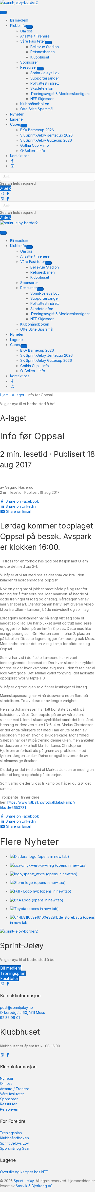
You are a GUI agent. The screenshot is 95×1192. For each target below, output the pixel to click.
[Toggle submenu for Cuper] (24, 125)
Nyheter (6, 1078)
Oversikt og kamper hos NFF (24, 1172)
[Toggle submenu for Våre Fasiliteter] (48, 42)
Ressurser (8, 1104)
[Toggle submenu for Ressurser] (40, 68)
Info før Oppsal (32, 436)
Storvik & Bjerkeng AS (34, 1186)
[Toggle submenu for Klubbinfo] (29, 27)
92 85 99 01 (10, 1017)
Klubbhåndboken (14, 1138)
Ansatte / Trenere (14, 1089)
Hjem (4, 395)
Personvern (10, 1109)
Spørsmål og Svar (15, 1148)
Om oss (6, 1083)
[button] (5, 188)
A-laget (18, 395)
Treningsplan (11, 1133)
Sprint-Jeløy (24, 1181)
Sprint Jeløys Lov (14, 1143)
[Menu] (3, 12)
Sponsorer (9, 1099)
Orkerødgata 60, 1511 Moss (22, 1012)
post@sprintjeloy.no (16, 1007)
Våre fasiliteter (12, 1094)
